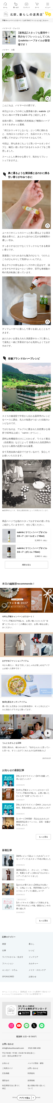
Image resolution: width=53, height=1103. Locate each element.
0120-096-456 (34, 1048)
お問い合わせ (33, 1068)
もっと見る (43, 837)
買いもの (16, 7)
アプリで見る (24, 1098)
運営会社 (5, 1080)
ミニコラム (13, 992)
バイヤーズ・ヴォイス (11, 28)
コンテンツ (26, 7)
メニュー (47, 7)
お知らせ (5, 1063)
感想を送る (26, 565)
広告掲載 (5, 1073)
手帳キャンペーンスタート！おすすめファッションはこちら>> (25, 20)
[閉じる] (33, 1097)
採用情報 (31, 1080)
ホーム (5, 7)
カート (37, 7)
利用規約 (31, 1073)
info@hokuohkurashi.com (13, 1048)
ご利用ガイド (7, 1068)
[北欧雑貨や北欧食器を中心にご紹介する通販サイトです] (26, 14)
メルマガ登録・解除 (35, 1063)
